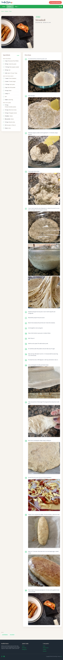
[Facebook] (59, 6)
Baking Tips (24, 649)
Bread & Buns (45, 647)
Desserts (44, 651)
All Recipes (24, 647)
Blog (16, 6)
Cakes (44, 646)
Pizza (10, 11)
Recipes (9, 6)
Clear (18, 55)
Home (3, 6)
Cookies (44, 649)
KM (61, 656)
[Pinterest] (61, 6)
